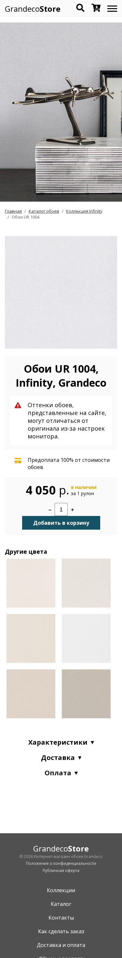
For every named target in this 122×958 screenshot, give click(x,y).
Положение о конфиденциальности (61, 863)
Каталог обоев (44, 211)
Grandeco (33, 8)
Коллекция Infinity (84, 211)
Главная (13, 211)
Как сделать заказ (61, 931)
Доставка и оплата (61, 945)
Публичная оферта (61, 870)
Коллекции (61, 890)
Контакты (61, 917)
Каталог (61, 904)
